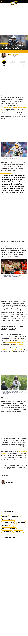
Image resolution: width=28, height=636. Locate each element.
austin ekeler (18, 531)
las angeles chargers (8, 528)
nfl (12, 525)
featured (5, 516)
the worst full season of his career (14, 342)
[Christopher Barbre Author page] (4, 55)
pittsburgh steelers (8, 519)
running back (21, 522)
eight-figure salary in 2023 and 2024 (12, 350)
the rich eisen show (8, 522)
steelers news (15, 516)
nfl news (5, 525)
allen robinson (6, 531)
